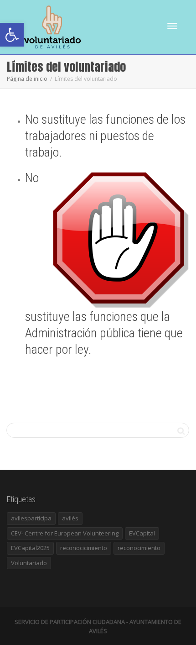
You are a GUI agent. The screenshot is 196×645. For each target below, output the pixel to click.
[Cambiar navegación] (172, 26)
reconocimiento (139, 548)
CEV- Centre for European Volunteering (65, 533)
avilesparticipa (31, 518)
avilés (70, 518)
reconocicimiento (83, 548)
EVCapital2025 (30, 548)
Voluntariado (29, 563)
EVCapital (142, 533)
